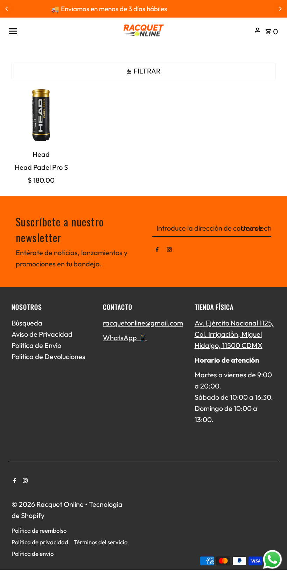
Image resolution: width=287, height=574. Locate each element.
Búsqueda (27, 322)
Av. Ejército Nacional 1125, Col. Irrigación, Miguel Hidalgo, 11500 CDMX (234, 334)
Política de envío (33, 553)
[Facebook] (157, 251)
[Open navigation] (63, 30)
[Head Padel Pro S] (41, 116)
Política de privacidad (40, 542)
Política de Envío (36, 345)
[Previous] (7, 9)
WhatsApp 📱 (125, 337)
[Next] (280, 9)
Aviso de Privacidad (42, 334)
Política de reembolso (39, 530)
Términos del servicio (100, 542)
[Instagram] (169, 251)
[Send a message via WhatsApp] (272, 559)
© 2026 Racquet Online (48, 504)
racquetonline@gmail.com (143, 322)
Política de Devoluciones (48, 356)
